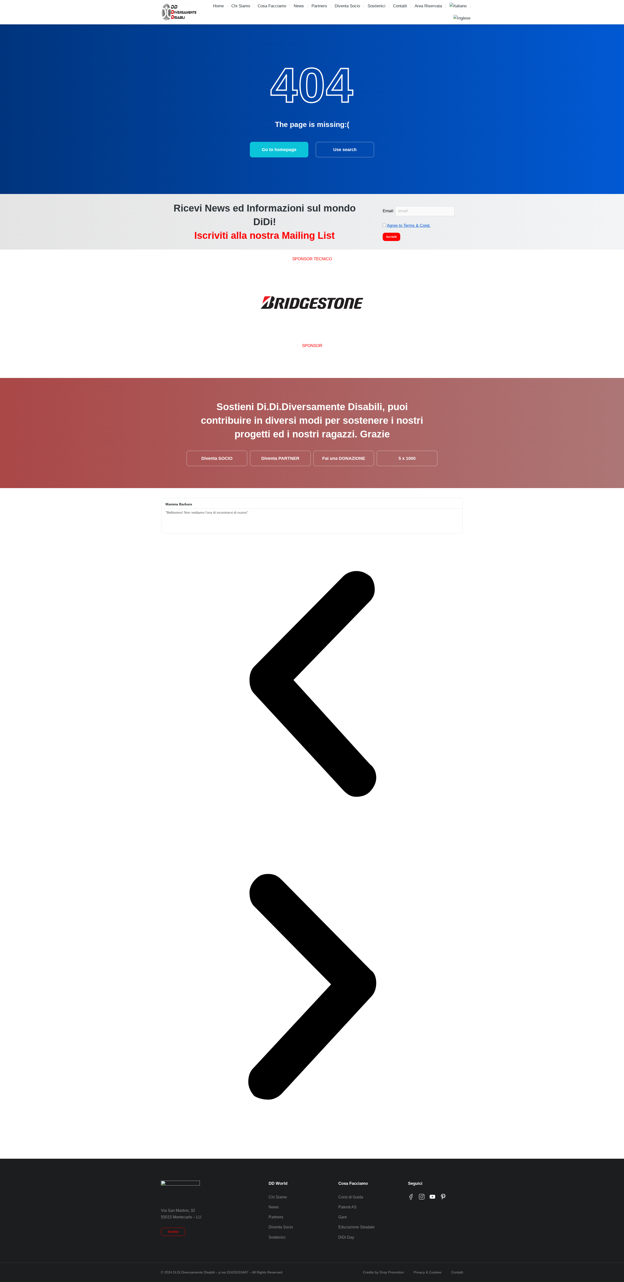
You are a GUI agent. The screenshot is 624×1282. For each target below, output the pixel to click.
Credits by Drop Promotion (383, 1272)
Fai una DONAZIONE (343, 458)
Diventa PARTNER (280, 458)
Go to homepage (279, 149)
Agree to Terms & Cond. (408, 225)
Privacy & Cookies (427, 1272)
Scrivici (173, 1232)
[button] (312, 684)
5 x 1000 (407, 458)
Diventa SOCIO (217, 458)
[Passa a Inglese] (461, 18)
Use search (345, 149)
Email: (389, 211)
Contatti (457, 1272)
